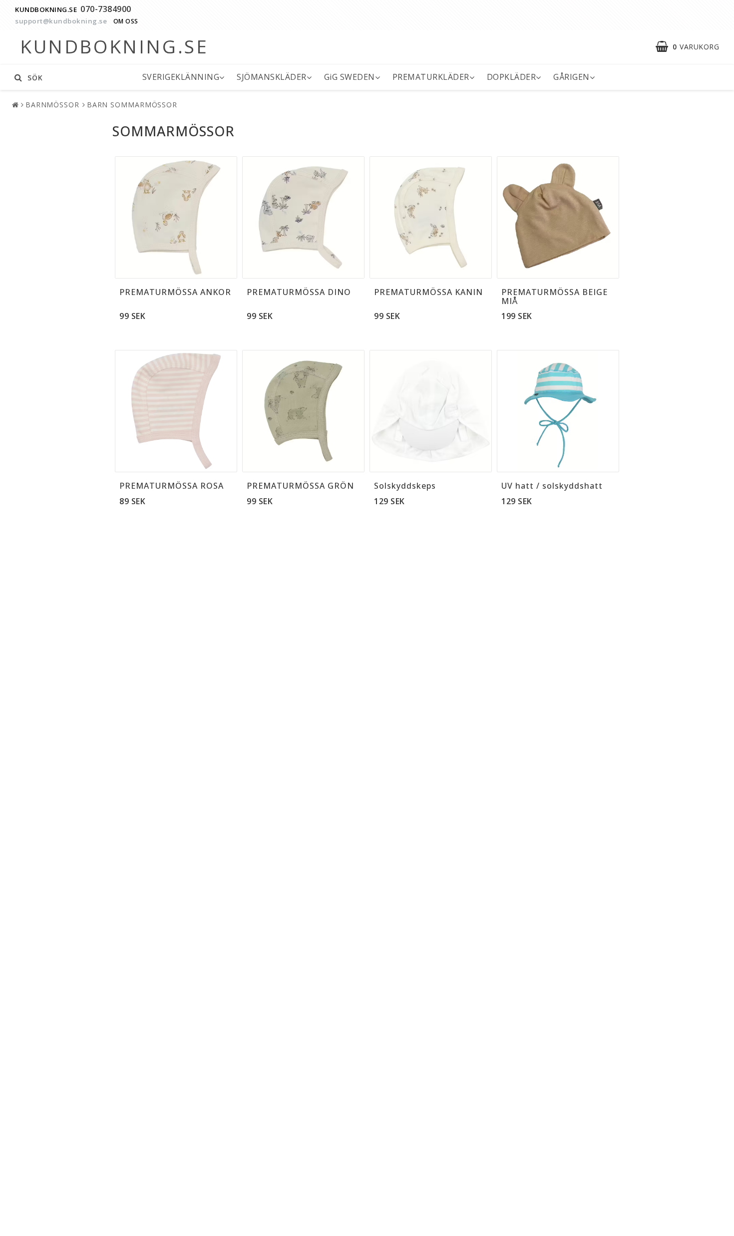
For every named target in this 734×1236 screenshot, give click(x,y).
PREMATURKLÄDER (430, 76)
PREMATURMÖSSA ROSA (171, 485)
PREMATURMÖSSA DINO (299, 292)
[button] (692, 47)
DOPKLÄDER (511, 76)
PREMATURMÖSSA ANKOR (175, 292)
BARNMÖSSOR (52, 104)
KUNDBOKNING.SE (46, 9)
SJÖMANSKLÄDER (272, 76)
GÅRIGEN (571, 76)
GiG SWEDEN (349, 76)
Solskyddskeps (405, 485)
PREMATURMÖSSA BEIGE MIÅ (554, 297)
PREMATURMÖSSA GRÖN (300, 485)
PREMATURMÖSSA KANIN (428, 292)
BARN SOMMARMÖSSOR (132, 104)
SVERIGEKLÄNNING (181, 76)
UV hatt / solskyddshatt (552, 485)
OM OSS (125, 21)
